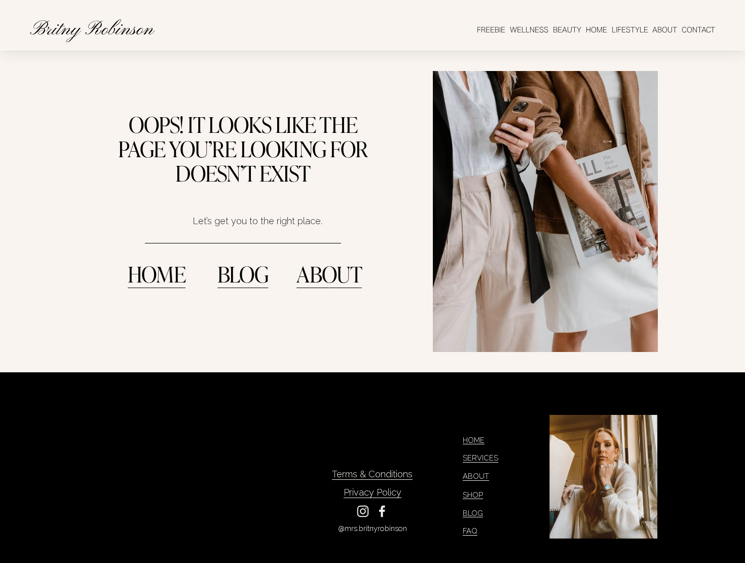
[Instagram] (363, 511)
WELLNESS (529, 29)
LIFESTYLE (630, 29)
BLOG (243, 273)
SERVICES (480, 457)
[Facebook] (382, 511)
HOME (596, 29)
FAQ (470, 530)
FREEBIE (491, 29)
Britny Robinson (92, 30)
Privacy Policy (372, 492)
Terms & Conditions (372, 474)
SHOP (473, 494)
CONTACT (698, 29)
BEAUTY (567, 29)
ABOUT (664, 29)
